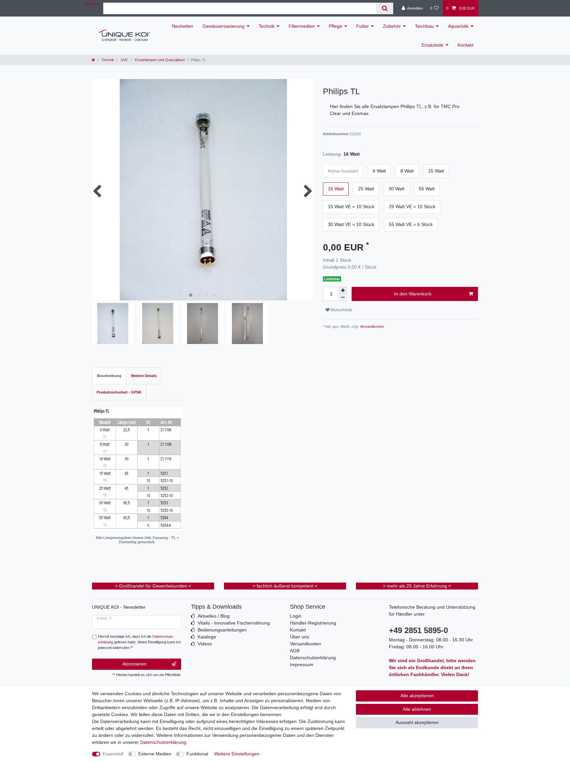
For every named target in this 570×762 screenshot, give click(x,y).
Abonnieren (134, 664)
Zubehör (392, 26)
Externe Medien (154, 753)
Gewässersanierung (223, 26)
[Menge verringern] (343, 297)
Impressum (301, 664)
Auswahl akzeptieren (417, 722)
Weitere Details (144, 376)
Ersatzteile (432, 45)
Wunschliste (341, 310)
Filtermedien (302, 26)
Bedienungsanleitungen (222, 629)
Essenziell (113, 753)
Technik (266, 26)
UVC (124, 60)
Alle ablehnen (417, 709)
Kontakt (465, 45)
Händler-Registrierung (313, 623)
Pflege (335, 26)
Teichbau (424, 26)
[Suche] (384, 8)
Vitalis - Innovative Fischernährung (234, 623)
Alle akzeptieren (417, 695)
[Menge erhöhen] (343, 290)
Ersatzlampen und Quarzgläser (159, 60)
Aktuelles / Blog (214, 616)
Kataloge (207, 636)
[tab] (109, 375)
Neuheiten (182, 26)
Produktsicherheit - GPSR (119, 392)
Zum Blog (90, 4)
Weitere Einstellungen (237, 753)
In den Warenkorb (412, 293)
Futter (362, 26)
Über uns (299, 636)
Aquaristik (458, 26)
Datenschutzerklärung (313, 657)
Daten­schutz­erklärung (163, 742)
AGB (295, 650)
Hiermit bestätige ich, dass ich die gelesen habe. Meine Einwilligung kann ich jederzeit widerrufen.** (139, 642)
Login (295, 616)
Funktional (197, 753)
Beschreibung (109, 376)
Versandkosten (371, 326)
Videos (205, 643)
